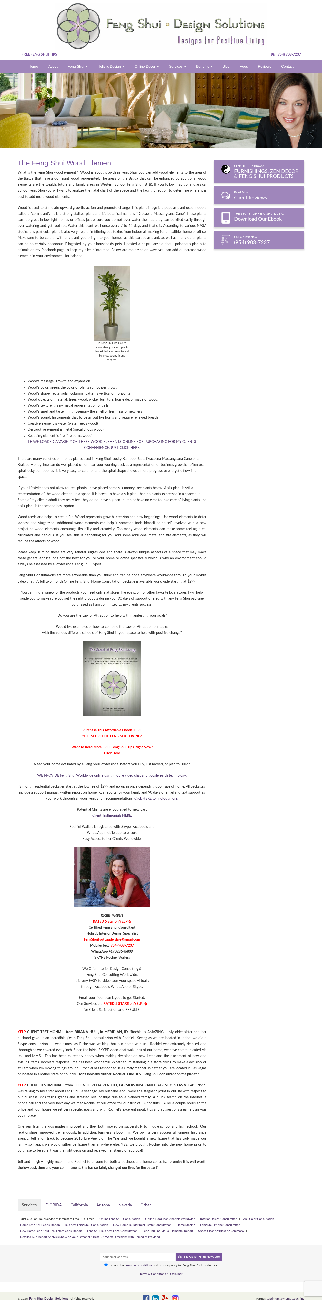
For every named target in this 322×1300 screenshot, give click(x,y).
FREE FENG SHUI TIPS (39, 54)
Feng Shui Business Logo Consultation (112, 1230)
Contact (287, 66)
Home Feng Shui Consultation (40, 1224)
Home (33, 66)
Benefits (203, 66)
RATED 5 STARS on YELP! (123, 1004)
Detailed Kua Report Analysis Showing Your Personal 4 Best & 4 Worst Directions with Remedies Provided (90, 1236)
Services (176, 66)
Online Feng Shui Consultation (119, 1218)
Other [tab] (145, 1205)
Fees (244, 66)
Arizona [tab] (103, 1205)
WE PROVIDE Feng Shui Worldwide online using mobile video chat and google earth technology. (112, 775)
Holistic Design (110, 66)
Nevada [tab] (125, 1205)
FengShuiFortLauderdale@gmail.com (112, 939)
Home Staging (186, 1224)
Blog (226, 66)
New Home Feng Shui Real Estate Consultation (51, 1230)
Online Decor (145, 66)
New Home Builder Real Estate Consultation (142, 1224)
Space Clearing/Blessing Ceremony (221, 1230)
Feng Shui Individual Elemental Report (168, 1230)
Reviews (264, 66)
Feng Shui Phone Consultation (220, 1224)
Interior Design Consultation (218, 1218)
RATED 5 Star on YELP (110, 921)
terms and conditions (138, 1265)
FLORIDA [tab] (53, 1205)
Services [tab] (29, 1205)
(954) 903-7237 (288, 54)
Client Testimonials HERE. (112, 815)
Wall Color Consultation (258, 1218)
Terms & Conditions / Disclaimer (161, 1273)
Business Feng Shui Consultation (86, 1224)
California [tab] (79, 1205)
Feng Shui (76, 66)
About (53, 66)
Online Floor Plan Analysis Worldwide (170, 1218)
